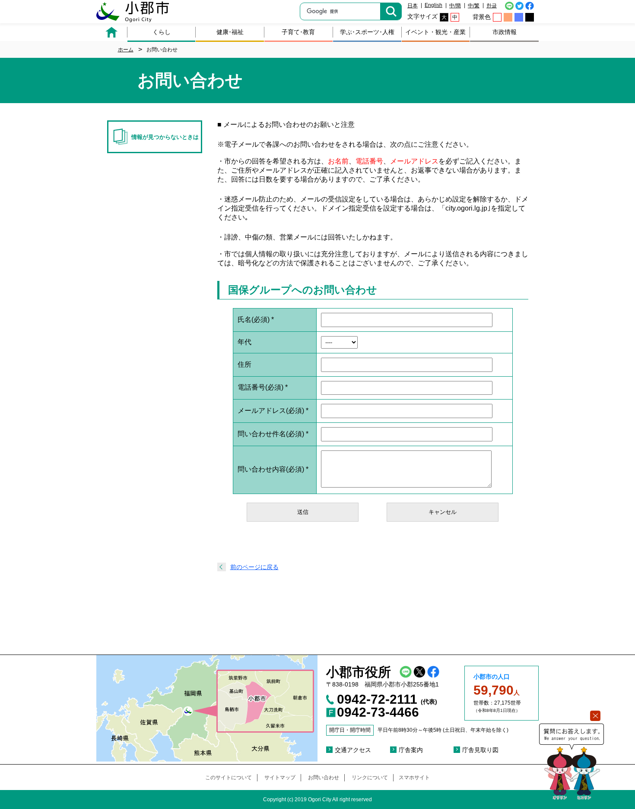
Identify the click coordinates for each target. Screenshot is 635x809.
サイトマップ (279, 777)
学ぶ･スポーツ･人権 (367, 31)
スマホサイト (414, 777)
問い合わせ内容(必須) (273, 469)
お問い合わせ (323, 777)
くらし (161, 31)
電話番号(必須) (263, 387)
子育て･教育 (298, 31)
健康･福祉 (230, 31)
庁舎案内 (411, 749)
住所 (244, 364)
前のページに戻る (254, 566)
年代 (244, 342)
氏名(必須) (256, 319)
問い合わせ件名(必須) (273, 434)
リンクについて (370, 777)
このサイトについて (228, 777)
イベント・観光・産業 (435, 31)
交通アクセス (353, 749)
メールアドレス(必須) (273, 410)
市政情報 (504, 31)
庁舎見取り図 (480, 749)
